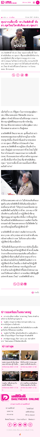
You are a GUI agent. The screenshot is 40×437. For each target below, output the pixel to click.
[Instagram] (30, 425)
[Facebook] (18, 284)
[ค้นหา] (37, 2)
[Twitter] (21, 284)
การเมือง (11, 17)
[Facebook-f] (10, 425)
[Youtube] (20, 425)
